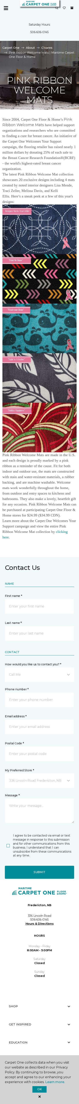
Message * (12, 795)
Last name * (13, 622)
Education (18, 1042)
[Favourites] (64, 8)
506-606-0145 (39, 32)
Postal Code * (14, 743)
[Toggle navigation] (6, 8)
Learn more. (55, 1082)
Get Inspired (20, 1024)
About (30, 48)
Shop (13, 1006)
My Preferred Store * (19, 770)
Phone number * (17, 689)
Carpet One (10, 48)
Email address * (16, 716)
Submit (39, 872)
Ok (39, 1089)
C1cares (46, 48)
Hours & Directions (40, 923)
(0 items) (71, 7)
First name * (13, 595)
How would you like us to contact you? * (33, 664)
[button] (57, 8)
